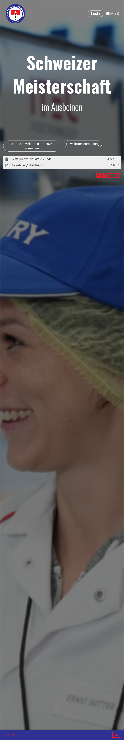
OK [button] (116, 734)
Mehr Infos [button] (10, 734)
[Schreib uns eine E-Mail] (117, 175)
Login (95, 14)
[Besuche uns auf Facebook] (98, 175)
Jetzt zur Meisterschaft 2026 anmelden (31, 146)
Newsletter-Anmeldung (82, 144)
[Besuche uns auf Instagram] (104, 175)
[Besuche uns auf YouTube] (110, 175)
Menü (114, 14)
